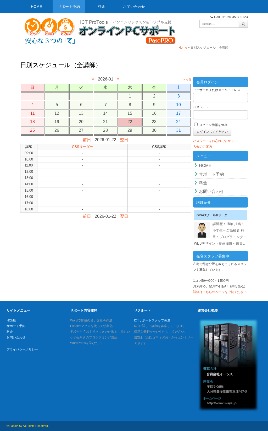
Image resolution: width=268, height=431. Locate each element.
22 (129, 121)
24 (178, 121)
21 (105, 121)
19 (56, 121)
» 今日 (187, 79)
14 (105, 113)
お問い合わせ (134, 6)
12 (56, 113)
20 (81, 121)
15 (129, 113)
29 (129, 130)
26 (56, 130)
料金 (101, 6)
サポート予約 (69, 6)
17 (178, 113)
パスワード (201, 107)
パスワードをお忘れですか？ (213, 141)
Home (182, 47)
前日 (87, 139)
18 (32, 121)
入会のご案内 (202, 146)
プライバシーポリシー (22, 349)
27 (81, 130)
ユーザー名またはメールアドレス (216, 90)
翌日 (124, 139)
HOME (36, 6)
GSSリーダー (82, 147)
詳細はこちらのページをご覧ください (220, 292)
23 (154, 121)
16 (154, 113)
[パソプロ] (99, 30)
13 (81, 113)
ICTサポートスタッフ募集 (152, 320)
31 (178, 130)
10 (178, 104)
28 (105, 130)
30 (154, 130)
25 (32, 130)
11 (32, 113)
